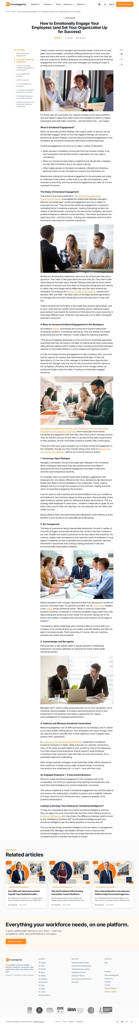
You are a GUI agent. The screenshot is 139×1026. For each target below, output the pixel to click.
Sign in (111, 4)
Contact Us (109, 978)
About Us (80, 4)
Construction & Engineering (81, 966)
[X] (131, 1021)
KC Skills (42, 989)
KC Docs (42, 972)
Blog (13, 11)
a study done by (62, 742)
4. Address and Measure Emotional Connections (25, 91)
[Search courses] (105, 4)
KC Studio (42, 969)
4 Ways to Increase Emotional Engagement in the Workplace (25, 68)
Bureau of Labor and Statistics (81, 291)
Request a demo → (16, 941)
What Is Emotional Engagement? (22, 55)
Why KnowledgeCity (112, 975)
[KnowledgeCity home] (16, 4)
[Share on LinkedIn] (121, 54)
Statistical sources (38, 1021)
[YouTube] (122, 1021)
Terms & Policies (110, 988)
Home (8, 11)
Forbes (56, 329)
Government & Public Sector (82, 979)
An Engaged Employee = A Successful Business (25, 97)
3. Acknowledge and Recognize (23, 85)
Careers (107, 985)
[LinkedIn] (117, 1021)
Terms (64, 1021)
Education (75, 982)
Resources (68, 4)
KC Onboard (43, 982)
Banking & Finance (78, 976)
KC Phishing (43, 979)
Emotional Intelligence (50, 816)
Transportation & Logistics (81, 969)
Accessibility (80, 1021)
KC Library (42, 962)
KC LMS (41, 966)
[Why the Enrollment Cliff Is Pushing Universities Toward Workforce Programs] (69, 884)
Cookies (71, 1021)
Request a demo (124, 4)
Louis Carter (98, 605)
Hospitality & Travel (78, 972)
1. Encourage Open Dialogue (23, 75)
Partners (108, 982)
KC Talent (42, 992)
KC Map (41, 985)
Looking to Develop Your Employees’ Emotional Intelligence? (25, 104)
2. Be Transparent (22, 80)
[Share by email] (121, 64)
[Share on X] (121, 59)
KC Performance (44, 995)
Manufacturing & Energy (80, 962)
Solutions (34, 4)
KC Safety (42, 976)
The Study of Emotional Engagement (25, 61)
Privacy (58, 1021)
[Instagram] (127, 1021)
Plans (58, 4)
